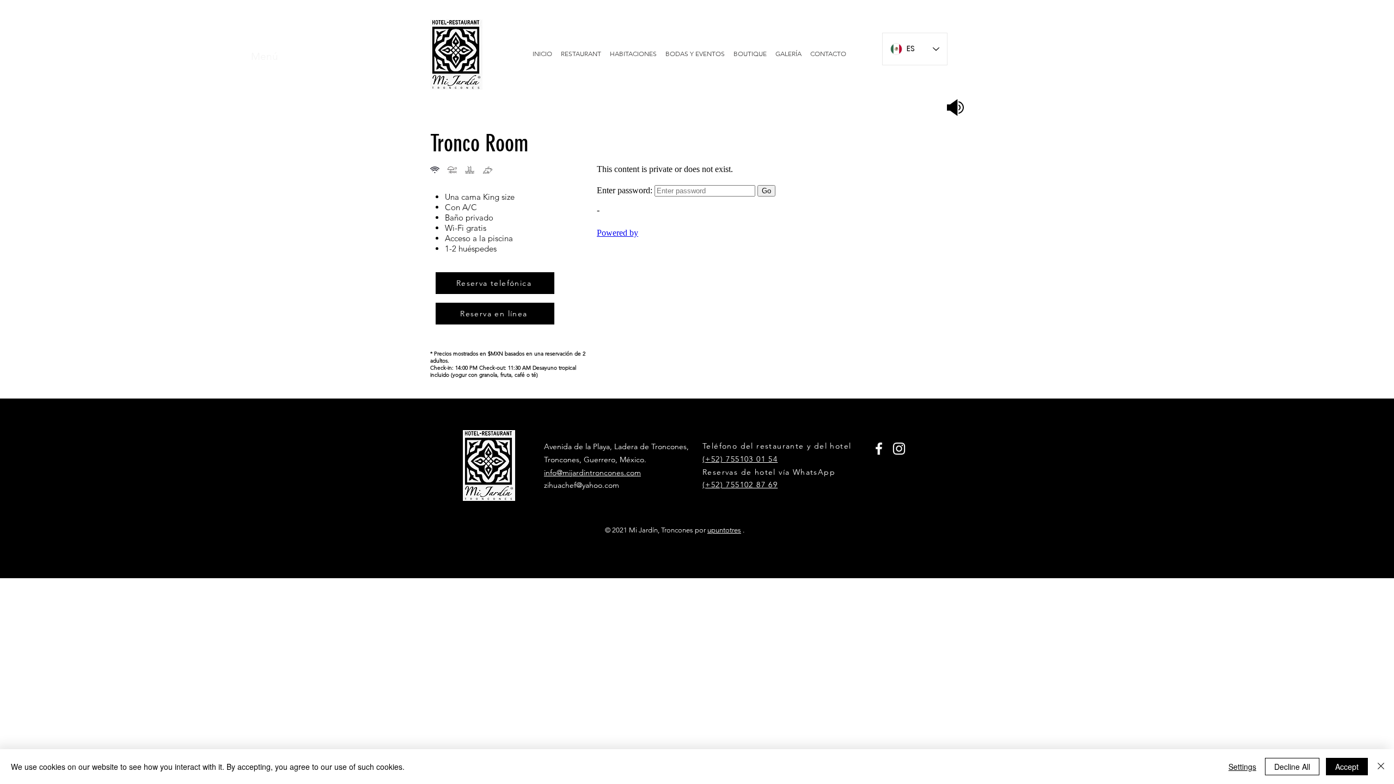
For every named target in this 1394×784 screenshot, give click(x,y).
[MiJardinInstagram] (899, 448)
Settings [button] (1242, 766)
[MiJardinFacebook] (879, 448)
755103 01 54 (752, 459)
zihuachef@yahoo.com (581, 485)
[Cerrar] (1380, 766)
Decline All (1292, 766)
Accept (1347, 766)
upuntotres (724, 530)
